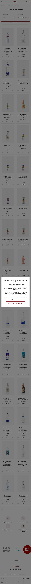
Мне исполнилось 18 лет (15, 303)
